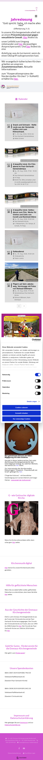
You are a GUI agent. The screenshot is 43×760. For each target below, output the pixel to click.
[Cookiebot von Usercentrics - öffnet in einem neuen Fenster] (32, 340)
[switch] (38, 380)
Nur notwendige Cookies (21, 419)
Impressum (24, 722)
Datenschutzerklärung (12, 725)
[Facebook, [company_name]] (19, 748)
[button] (21, 16)
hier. (16, 78)
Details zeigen (32, 401)
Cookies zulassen (21, 407)
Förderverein (20, 653)
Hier (25, 37)
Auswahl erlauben (21, 413)
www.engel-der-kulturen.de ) (21, 480)
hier (21, 44)
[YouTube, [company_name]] (24, 748)
